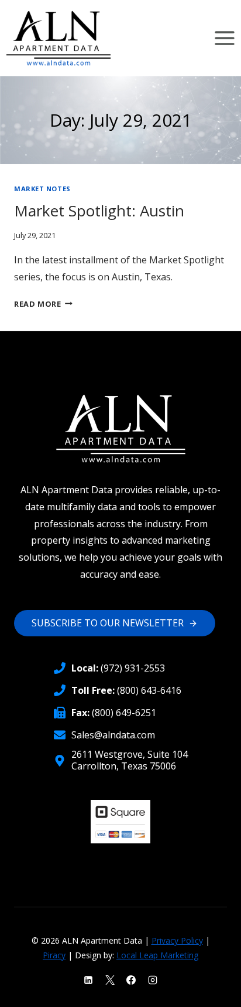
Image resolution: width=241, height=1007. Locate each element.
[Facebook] (131, 980)
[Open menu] (224, 38)
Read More (43, 304)
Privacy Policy (177, 940)
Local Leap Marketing (157, 955)
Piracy (54, 955)
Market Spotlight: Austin (99, 210)
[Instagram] (152, 980)
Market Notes (42, 188)
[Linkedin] (88, 980)
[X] (110, 980)
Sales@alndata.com (113, 734)
